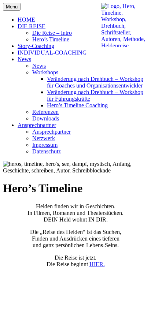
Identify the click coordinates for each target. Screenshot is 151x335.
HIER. (97, 264)
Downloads (45, 118)
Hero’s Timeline (50, 39)
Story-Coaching (36, 46)
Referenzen (45, 112)
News (24, 59)
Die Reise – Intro (52, 33)
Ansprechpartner (37, 125)
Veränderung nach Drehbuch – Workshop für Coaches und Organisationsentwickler (95, 82)
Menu (12, 7)
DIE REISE (31, 26)
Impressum (45, 145)
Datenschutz (46, 151)
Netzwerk (43, 138)
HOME (26, 19)
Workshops (45, 72)
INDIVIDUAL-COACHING (52, 52)
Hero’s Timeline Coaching (77, 105)
